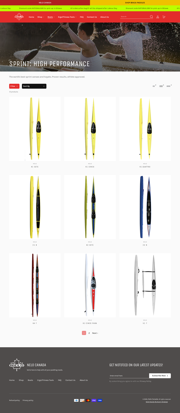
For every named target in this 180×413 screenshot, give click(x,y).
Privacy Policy (145, 381)
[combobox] (136, 17)
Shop (21, 380)
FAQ (59, 380)
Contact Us (70, 380)
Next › (95, 333)
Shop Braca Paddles (135, 2)
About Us (84, 380)
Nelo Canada (45, 2)
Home (11, 380)
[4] (168, 86)
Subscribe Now (159, 375)
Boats (30, 380)
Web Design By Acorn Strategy (157, 402)
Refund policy (14, 400)
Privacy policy (28, 400)
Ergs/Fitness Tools (45, 380)
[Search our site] (151, 16)
